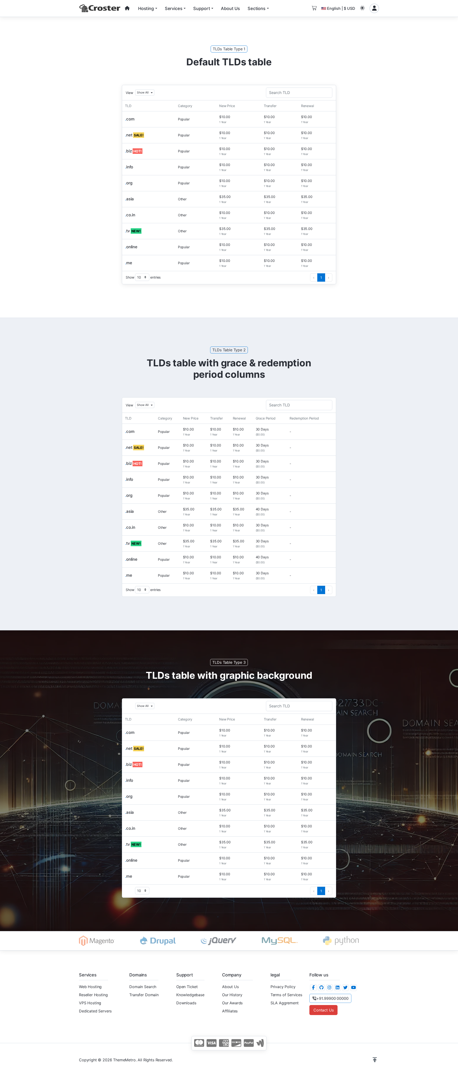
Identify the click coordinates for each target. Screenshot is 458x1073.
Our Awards (232, 1002)
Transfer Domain (144, 994)
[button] (362, 8)
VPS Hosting (90, 1002)
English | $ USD (341, 8)
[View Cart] (314, 8)
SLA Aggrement (285, 1002)
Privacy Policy (283, 986)
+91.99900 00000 (332, 998)
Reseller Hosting (93, 994)
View (129, 93)
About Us (230, 986)
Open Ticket (187, 986)
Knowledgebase (190, 994)
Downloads (186, 1002)
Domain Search (142, 986)
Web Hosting (90, 986)
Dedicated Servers (95, 1011)
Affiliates (230, 1011)
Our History (232, 994)
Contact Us (323, 1010)
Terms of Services (286, 994)
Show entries (143, 277)
